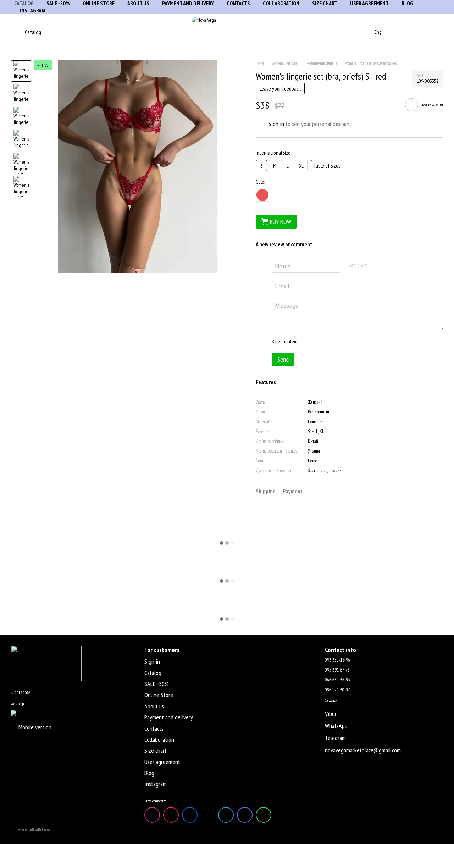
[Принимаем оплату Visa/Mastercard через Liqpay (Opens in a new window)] (51, 712)
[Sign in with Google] (386, 265)
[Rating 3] (331, 341)
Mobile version (34, 727)
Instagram (32, 10)
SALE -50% (156, 684)
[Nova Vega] (46, 662)
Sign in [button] (276, 124)
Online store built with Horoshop (33, 829)
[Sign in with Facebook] (375, 265)
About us (154, 706)
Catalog (152, 673)
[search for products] (354, 32)
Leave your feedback (280, 88)
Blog (149, 773)
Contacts (154, 728)
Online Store (158, 695)
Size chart (155, 750)
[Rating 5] (354, 341)
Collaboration (159, 739)
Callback (331, 700)
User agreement (162, 762)
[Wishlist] (419, 32)
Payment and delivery (168, 717)
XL (301, 166)
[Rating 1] (308, 341)
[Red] (262, 195)
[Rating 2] (320, 341)
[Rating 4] (342, 341)
